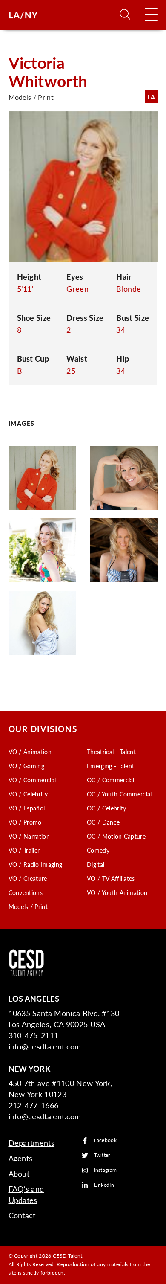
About (19, 1173)
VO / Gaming (27, 765)
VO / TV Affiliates (111, 878)
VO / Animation (30, 751)
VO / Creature (28, 878)
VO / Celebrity (28, 794)
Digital (95, 864)
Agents (21, 1158)
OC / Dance (103, 822)
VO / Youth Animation (117, 892)
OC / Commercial (111, 780)
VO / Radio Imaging (36, 864)
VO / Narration (29, 836)
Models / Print (28, 906)
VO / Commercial (32, 780)
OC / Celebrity (106, 808)
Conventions (26, 892)
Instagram (105, 1170)
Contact (22, 1215)
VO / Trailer (24, 850)
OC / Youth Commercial (119, 794)
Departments (32, 1142)
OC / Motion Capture (116, 836)
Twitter (102, 1155)
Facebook (105, 1140)
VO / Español (27, 808)
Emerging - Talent (110, 765)
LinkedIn (104, 1185)
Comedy (98, 850)
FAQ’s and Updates (26, 1194)
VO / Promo (25, 822)
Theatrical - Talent (111, 751)
